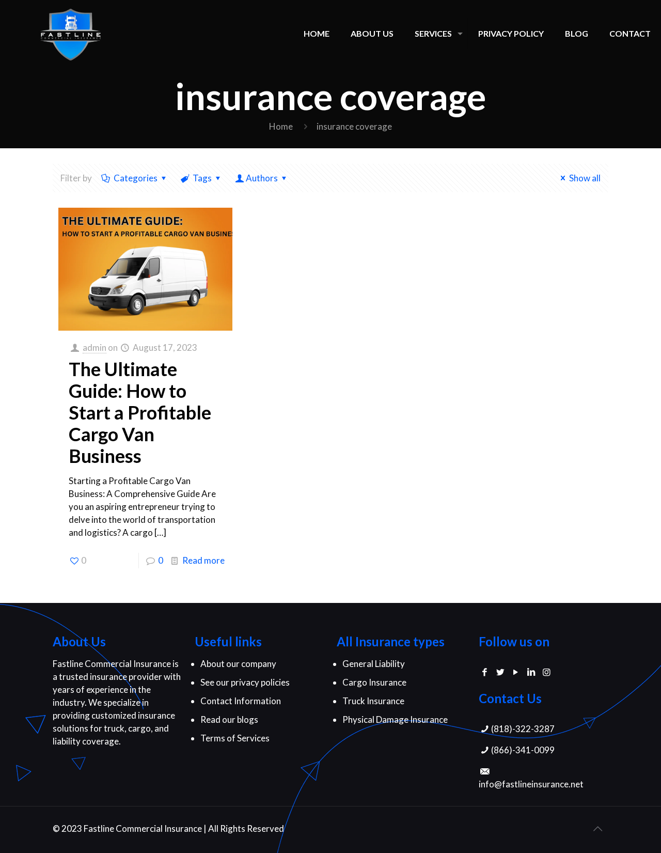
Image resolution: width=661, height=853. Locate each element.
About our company (238, 663)
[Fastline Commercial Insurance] (70, 33)
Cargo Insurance (374, 682)
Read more (203, 560)
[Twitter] (500, 671)
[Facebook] (485, 671)
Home (281, 126)
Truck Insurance (373, 700)
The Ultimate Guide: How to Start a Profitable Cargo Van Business (140, 412)
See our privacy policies (245, 682)
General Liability (373, 663)
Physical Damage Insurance (395, 719)
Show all (585, 178)
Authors (262, 178)
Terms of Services (235, 738)
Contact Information (240, 700)
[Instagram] (546, 671)
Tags (202, 178)
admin (94, 347)
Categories (136, 178)
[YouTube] (516, 671)
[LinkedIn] (531, 671)
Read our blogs (229, 719)
